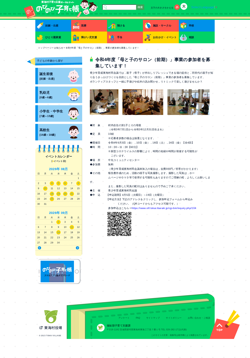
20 (65, 193)
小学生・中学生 (51, 113)
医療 (84, 25)
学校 (191, 25)
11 (71, 227)
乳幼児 (46, 95)
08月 (64, 169)
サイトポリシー (174, 318)
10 (45, 188)
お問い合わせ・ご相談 (199, 318)
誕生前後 (47, 76)
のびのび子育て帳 (59, 271)
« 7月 (46, 248)
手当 (119, 37)
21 (71, 193)
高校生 (47, 132)
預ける (121, 25)
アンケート (124, 318)
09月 (64, 213)
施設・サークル (162, 25)
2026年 (54, 169)
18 (52, 193)
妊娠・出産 (52, 25)
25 (52, 199)
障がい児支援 (89, 37)
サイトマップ (153, 318)
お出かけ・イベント (165, 37)
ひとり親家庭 (53, 37)
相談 (191, 37)
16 (58, 232)
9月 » (70, 248)
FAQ (138, 318)
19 (58, 193)
